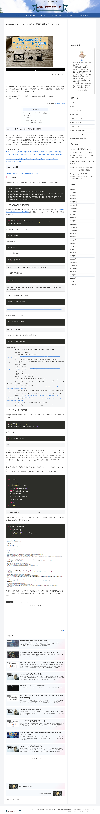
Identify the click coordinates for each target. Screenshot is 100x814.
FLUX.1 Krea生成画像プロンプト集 (80, 149)
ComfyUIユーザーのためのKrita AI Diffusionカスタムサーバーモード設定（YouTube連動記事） (81, 176)
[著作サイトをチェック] (78, 90)
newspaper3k (27, 115)
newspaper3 (17, 602)
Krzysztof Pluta (57, 103)
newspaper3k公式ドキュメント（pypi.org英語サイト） (22, 173)
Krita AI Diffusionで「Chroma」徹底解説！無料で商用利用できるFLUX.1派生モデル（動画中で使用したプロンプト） (82, 155)
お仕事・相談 (74, 114)
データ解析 (10, 602)
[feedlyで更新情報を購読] (84, 90)
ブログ (72, 107)
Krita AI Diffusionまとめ (77, 122)
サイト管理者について (76, 110)
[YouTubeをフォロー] (82, 90)
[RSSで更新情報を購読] (86, 90)
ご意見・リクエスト (76, 118)
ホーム (72, 103)
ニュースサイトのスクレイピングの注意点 (35, 113)
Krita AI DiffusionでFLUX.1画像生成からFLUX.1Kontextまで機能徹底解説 (82, 169)
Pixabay (63, 103)
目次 (33, 109)
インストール (30, 117)
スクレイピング (25, 602)
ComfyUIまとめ (74, 126)
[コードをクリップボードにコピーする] (63, 189)
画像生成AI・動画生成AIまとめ (79, 130)
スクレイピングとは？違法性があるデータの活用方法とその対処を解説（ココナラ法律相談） (34, 152)
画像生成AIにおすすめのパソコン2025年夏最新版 (82, 162)
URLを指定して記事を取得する (35, 120)
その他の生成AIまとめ (76, 134)
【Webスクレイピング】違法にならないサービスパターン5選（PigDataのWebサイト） (32, 159)
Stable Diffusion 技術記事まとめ (79, 138)
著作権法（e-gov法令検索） (14, 161)
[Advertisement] (35, 30)
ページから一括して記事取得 (34, 122)
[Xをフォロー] (80, 90)
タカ (82, 60)
